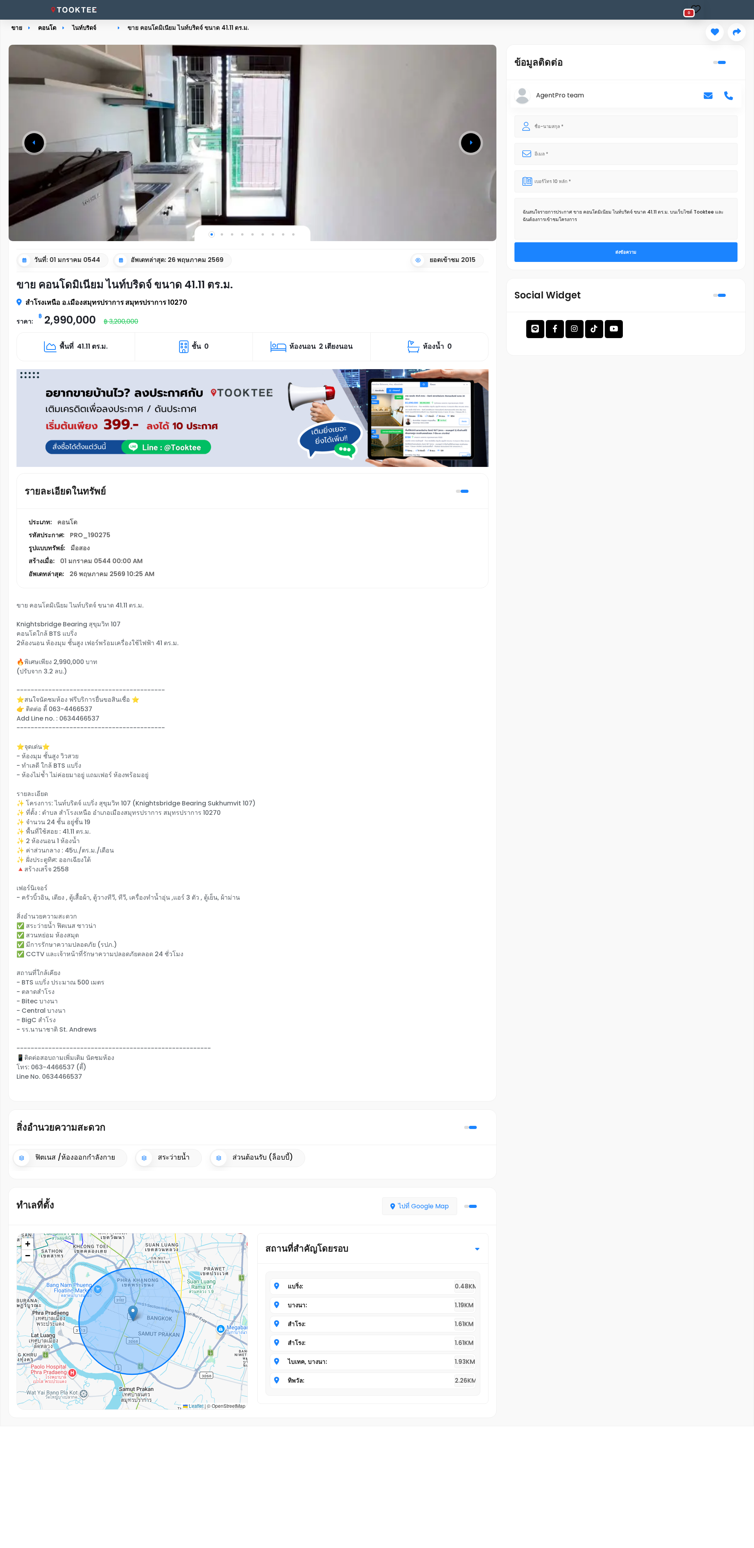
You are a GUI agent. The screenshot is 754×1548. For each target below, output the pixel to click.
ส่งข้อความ (625, 252)
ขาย (16, 28)
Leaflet (195, 1405)
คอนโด (47, 28)
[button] (34, 143)
